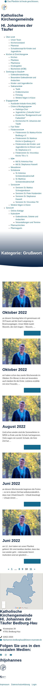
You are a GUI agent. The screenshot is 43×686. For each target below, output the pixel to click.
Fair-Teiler (15, 127)
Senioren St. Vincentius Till (27, 202)
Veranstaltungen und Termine (28, 222)
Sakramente (16, 86)
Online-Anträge (17, 211)
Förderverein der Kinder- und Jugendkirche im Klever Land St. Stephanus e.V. (28, 147)
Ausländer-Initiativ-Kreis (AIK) (23, 104)
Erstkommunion (22, 92)
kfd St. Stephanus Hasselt (26, 164)
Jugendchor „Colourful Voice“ (28, 112)
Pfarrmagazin (16, 228)
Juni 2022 (11, 483)
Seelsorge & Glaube (14, 72)
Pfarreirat (15, 46)
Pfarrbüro (15, 60)
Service (9, 208)
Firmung (19, 95)
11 (31, 569)
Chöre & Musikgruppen (20, 106)
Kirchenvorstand (18, 43)
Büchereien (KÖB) (18, 69)
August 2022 (13, 426)
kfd (12, 159)
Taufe (18, 89)
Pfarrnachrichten (18, 225)
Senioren (15, 185)
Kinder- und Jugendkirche (22, 83)
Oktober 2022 (14, 312)
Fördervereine (17, 130)
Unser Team (16, 40)
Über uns (10, 37)
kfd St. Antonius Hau (24, 162)
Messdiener (16, 167)
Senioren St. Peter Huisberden (28, 193)
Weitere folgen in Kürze (25, 98)
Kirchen (14, 57)
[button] (21, 35)
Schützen (15, 170)
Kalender (15, 214)
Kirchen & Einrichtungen (16, 54)
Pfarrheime (15, 63)
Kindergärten (16, 66)
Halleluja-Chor (22, 109)
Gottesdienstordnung (19, 75)
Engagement (11, 101)
